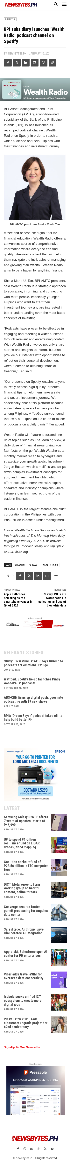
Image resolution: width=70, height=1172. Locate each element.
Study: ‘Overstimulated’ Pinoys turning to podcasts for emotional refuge (33, 663)
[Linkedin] (26, 62)
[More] (56, 576)
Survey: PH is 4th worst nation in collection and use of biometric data (52, 599)
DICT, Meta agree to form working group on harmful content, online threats (22, 888)
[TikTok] (38, 1149)
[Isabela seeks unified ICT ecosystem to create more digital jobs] (59, 1002)
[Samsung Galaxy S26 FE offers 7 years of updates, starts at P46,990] (59, 822)
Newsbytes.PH (17, 53)
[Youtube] (52, 1149)
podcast (34, 565)
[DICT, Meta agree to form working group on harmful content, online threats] (59, 890)
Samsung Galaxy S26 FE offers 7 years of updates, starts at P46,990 (26, 821)
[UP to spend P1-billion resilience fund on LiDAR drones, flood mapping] (59, 845)
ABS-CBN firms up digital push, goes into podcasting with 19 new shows (33, 699)
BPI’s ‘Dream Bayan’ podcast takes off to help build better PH (33, 718)
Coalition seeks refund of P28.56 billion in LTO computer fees (26, 866)
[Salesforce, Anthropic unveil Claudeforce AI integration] (59, 935)
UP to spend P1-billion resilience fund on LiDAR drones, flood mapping (22, 843)
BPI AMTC (20, 565)
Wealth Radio (50, 565)
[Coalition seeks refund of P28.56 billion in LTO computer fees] (59, 867)
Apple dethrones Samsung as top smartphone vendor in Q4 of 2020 (18, 599)
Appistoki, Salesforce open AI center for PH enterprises (25, 954)
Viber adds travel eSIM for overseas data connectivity (23, 976)
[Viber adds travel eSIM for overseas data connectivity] (59, 980)
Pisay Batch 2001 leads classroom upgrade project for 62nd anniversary (25, 1023)
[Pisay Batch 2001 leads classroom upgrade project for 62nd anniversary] (59, 1024)
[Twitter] (17, 62)
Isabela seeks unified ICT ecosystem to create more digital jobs (22, 1000)
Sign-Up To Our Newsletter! (22, 1047)
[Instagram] (24, 1149)
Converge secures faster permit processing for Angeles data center (26, 911)
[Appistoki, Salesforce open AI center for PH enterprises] (59, 957)
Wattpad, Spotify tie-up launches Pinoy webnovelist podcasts (32, 681)
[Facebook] (8, 62)
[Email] (34, 62)
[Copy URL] (52, 62)
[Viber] (43, 62)
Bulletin (10, 19)
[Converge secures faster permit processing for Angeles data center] (59, 912)
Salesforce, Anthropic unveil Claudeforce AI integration (25, 931)
